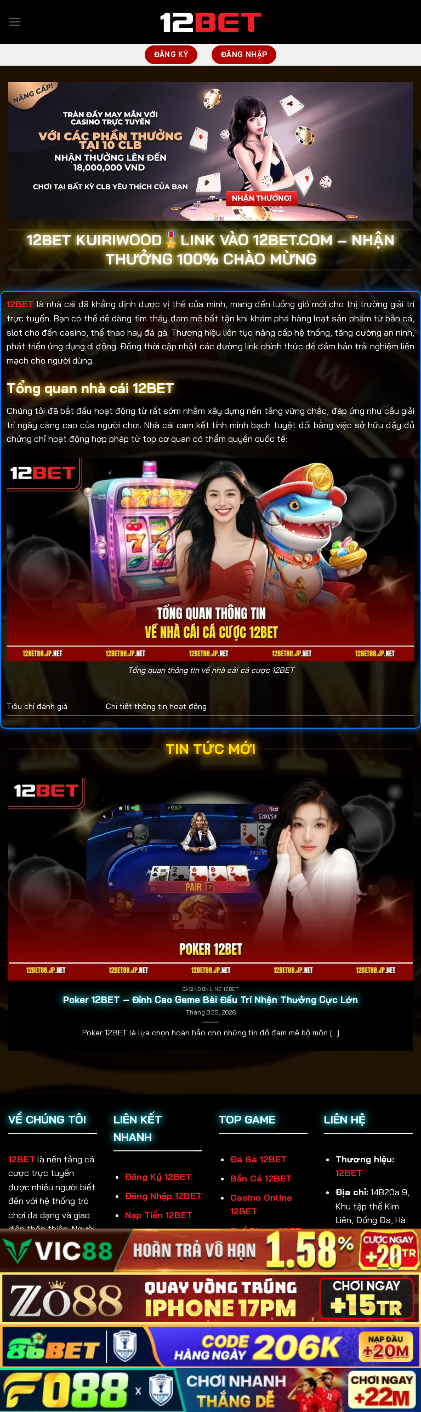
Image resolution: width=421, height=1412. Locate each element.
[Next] (412, 919)
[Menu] (14, 21)
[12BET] (210, 22)
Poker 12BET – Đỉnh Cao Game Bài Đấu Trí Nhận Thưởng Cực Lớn (210, 999)
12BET (21, 1159)
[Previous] (9, 919)
